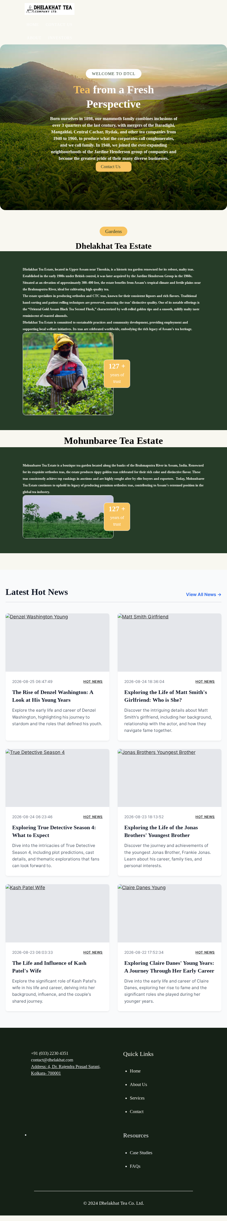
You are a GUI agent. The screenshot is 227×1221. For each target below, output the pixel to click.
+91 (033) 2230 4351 (49, 1053)
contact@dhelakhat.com (52, 1060)
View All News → (203, 594)
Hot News (93, 681)
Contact (136, 1111)
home (135, 1071)
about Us (138, 1084)
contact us (110, 166)
